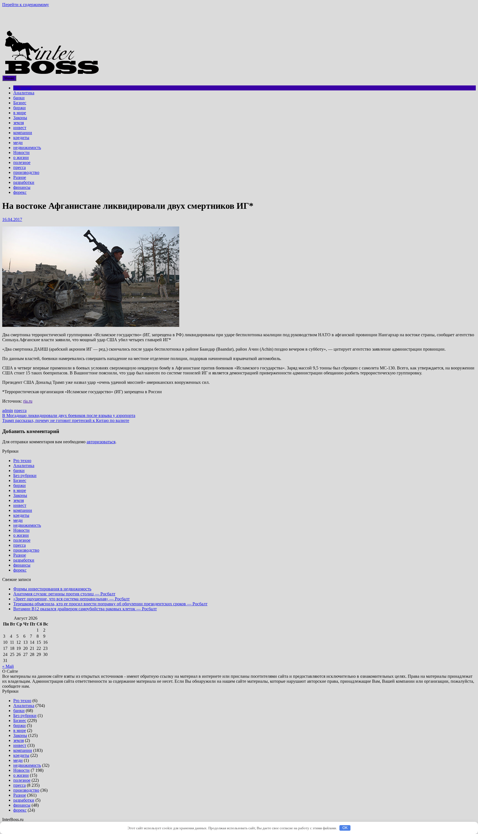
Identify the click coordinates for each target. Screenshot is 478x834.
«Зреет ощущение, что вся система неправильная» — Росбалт (71, 598)
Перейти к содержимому (25, 4)
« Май (8, 666)
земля (18, 122)
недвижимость (27, 147)
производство (26, 172)
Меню (9, 78)
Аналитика (23, 92)
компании (22, 132)
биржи (19, 107)
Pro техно (22, 87)
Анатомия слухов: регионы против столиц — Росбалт (64, 593)
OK (345, 828)
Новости (21, 152)
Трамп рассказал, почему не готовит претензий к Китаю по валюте (65, 420)
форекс (20, 192)
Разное (19, 177)
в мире (19, 112)
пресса (19, 167)
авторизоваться (101, 441)
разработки (23, 182)
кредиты (21, 137)
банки (19, 97)
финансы (21, 187)
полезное (21, 162)
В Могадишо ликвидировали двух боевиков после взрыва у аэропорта (68, 415)
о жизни (21, 157)
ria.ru (27, 401)
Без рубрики (25, 475)
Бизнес (19, 102)
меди (18, 142)
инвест (19, 127)
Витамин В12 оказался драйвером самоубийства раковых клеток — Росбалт (85, 608)
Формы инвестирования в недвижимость (52, 589)
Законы (20, 117)
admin (7, 410)
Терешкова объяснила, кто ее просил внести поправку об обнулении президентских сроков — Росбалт (110, 603)
